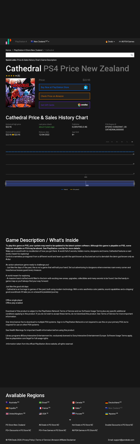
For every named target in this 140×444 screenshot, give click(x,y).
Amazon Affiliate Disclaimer (64, 440)
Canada (79, 402)
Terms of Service (43, 440)
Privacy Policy (28, 440)
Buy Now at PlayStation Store (55, 87)
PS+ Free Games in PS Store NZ (52, 430)
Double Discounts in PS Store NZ (119, 425)
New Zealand (40, 41)
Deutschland (115, 402)
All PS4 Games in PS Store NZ (85, 430)
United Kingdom (17, 413)
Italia (78, 408)
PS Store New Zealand (15, 425)
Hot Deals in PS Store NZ (82, 425)
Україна (113, 413)
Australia (14, 402)
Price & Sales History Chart (28, 60)
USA (45, 413)
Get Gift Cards (47, 105)
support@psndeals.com (124, 440)
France (46, 408)
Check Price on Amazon (52, 96)
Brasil (45, 402)
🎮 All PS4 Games (126, 41)
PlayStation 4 (21, 41)
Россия (79, 413)
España (13, 408)
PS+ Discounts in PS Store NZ (18, 430)
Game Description (49, 60)
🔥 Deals (109, 41)
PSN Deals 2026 (14, 440)
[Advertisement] (70, 19)
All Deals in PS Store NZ (49, 425)
